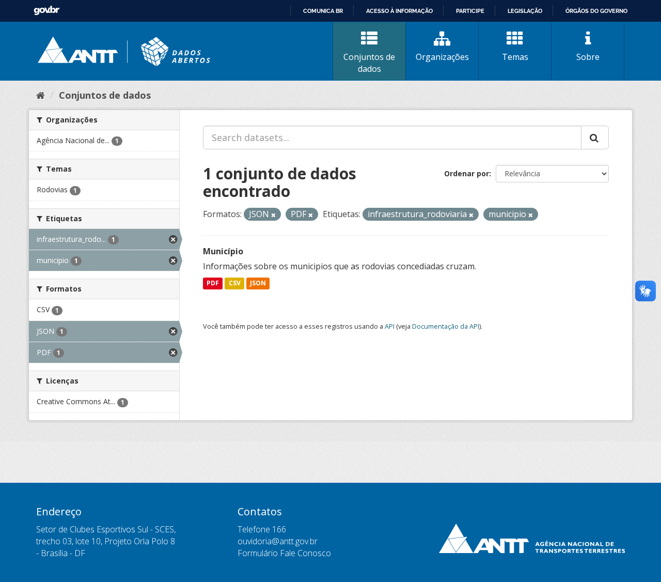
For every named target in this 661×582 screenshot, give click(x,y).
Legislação (525, 10)
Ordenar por (466, 173)
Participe (470, 10)
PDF (213, 283)
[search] (595, 137)
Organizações (442, 57)
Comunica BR (323, 10)
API (390, 326)
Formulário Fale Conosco (284, 553)
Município (223, 251)
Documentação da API (445, 326)
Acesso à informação (399, 10)
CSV (235, 283)
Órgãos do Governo (596, 10)
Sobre (588, 57)
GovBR (46, 11)
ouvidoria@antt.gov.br (278, 541)
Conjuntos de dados (369, 62)
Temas (515, 57)
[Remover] (273, 215)
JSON (258, 283)
